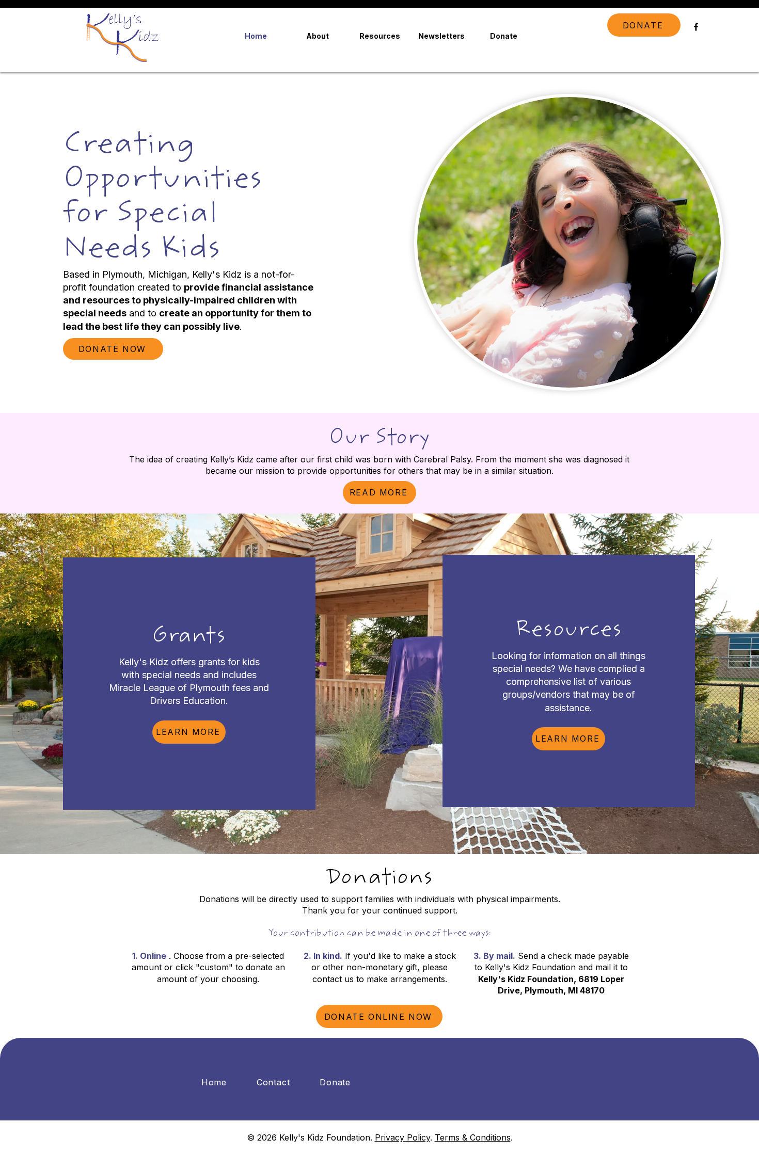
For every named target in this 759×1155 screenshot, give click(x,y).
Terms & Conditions (473, 1137)
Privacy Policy (402, 1137)
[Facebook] (696, 27)
